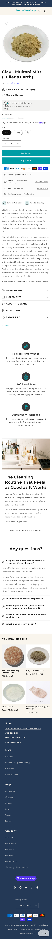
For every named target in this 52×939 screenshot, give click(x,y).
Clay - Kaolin (7, 707)
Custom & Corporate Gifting (17, 763)
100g (7, 132)
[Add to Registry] (34, 203)
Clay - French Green (35, 671)
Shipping (5, 118)
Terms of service (27, 929)
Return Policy (42, 188)
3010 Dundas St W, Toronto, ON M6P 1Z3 (23, 728)
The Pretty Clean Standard (16, 867)
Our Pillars (10, 855)
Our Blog (9, 757)
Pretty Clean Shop (13, 83)
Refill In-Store (11, 774)
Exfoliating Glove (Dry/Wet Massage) (38, 708)
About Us (9, 837)
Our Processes (11, 861)
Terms (8, 815)
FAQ (7, 809)
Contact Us (10, 791)
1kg (28, 132)
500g (18, 132)
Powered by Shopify (29, 925)
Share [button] (7, 325)
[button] (5, 11)
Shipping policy (40, 929)
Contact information (27, 933)
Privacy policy (13, 929)
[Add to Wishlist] (12, 203)
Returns (8, 803)
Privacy (8, 821)
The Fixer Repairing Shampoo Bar (10, 672)
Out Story (9, 849)
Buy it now (26, 160)
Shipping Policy (41, 182)
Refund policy (44, 925)
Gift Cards (9, 768)
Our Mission (10, 843)
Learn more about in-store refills (25, 530)
